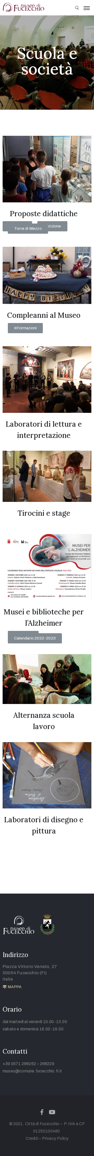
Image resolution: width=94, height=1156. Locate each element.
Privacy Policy (55, 1138)
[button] (52, 226)
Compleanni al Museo (43, 315)
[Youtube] (52, 1112)
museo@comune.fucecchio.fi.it (32, 1071)
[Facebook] (41, 1112)
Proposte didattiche (44, 213)
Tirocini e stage (43, 513)
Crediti (32, 1138)
